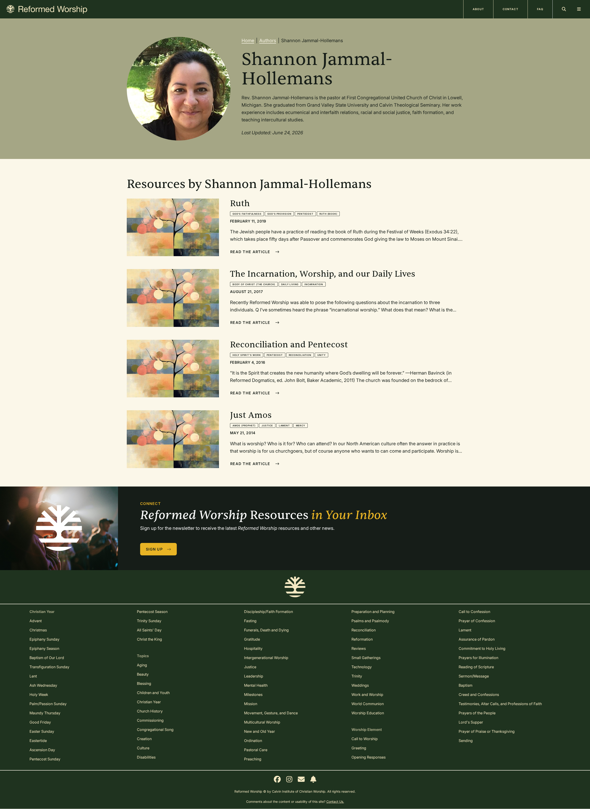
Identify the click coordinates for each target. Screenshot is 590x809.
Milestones (253, 694)
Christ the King (149, 639)
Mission (250, 703)
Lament (284, 425)
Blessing (144, 683)
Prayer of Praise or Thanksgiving (487, 731)
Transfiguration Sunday (49, 667)
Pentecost (305, 213)
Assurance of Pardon (477, 639)
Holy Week (39, 694)
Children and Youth (153, 692)
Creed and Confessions (479, 694)
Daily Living (290, 284)
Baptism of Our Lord (47, 657)
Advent (36, 620)
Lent (33, 676)
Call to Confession (474, 611)
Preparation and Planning (373, 611)
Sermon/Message (474, 676)
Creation (144, 738)
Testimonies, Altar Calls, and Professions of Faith (500, 703)
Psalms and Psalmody (370, 620)
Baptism (465, 685)
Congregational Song (155, 729)
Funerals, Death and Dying (266, 630)
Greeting (358, 748)
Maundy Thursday (45, 713)
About (478, 9)
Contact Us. (335, 801)
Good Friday (40, 722)
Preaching (252, 759)
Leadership (253, 676)
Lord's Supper (471, 722)
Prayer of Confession (477, 620)
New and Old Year (259, 731)
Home (248, 40)
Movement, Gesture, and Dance (271, 713)
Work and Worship (367, 694)
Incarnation (313, 284)
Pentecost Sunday (45, 759)
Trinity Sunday (149, 620)
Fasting (250, 620)
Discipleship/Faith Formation (268, 611)
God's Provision (279, 213)
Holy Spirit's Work (247, 355)
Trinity (356, 676)
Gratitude (252, 639)
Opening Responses (368, 757)
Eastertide (38, 740)
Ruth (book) (328, 213)
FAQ (540, 9)
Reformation (362, 639)
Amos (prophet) (244, 425)
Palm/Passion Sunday (48, 703)
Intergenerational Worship (266, 657)
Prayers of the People (477, 713)
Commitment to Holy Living (482, 648)
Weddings (360, 685)
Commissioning (150, 720)
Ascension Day (42, 749)
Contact (510, 9)
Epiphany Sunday (44, 639)
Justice (267, 425)
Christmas (38, 630)
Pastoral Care (255, 749)
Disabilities (146, 757)
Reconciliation (300, 355)
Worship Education (367, 713)
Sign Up (155, 549)
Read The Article (250, 251)
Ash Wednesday (43, 685)
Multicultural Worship (262, 722)
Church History (150, 711)
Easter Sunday (42, 731)
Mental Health (256, 685)
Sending (466, 740)
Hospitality (253, 648)
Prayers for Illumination (478, 657)
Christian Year (149, 702)
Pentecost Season (152, 611)
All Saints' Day (149, 630)
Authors (267, 40)
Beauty (143, 674)
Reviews (358, 648)
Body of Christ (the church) (254, 284)
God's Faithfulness (247, 213)
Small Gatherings (366, 657)
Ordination (253, 740)
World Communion (367, 703)
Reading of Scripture (476, 667)
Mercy (300, 425)
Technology (361, 667)
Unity (321, 355)
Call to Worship (364, 738)
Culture (143, 748)
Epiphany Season (44, 648)
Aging (142, 665)
